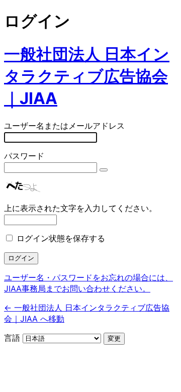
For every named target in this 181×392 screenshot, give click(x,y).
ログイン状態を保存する (61, 238)
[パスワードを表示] (104, 169)
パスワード (24, 156)
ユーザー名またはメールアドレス (64, 126)
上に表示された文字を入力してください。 (80, 208)
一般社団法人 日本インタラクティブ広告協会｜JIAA (86, 76)
